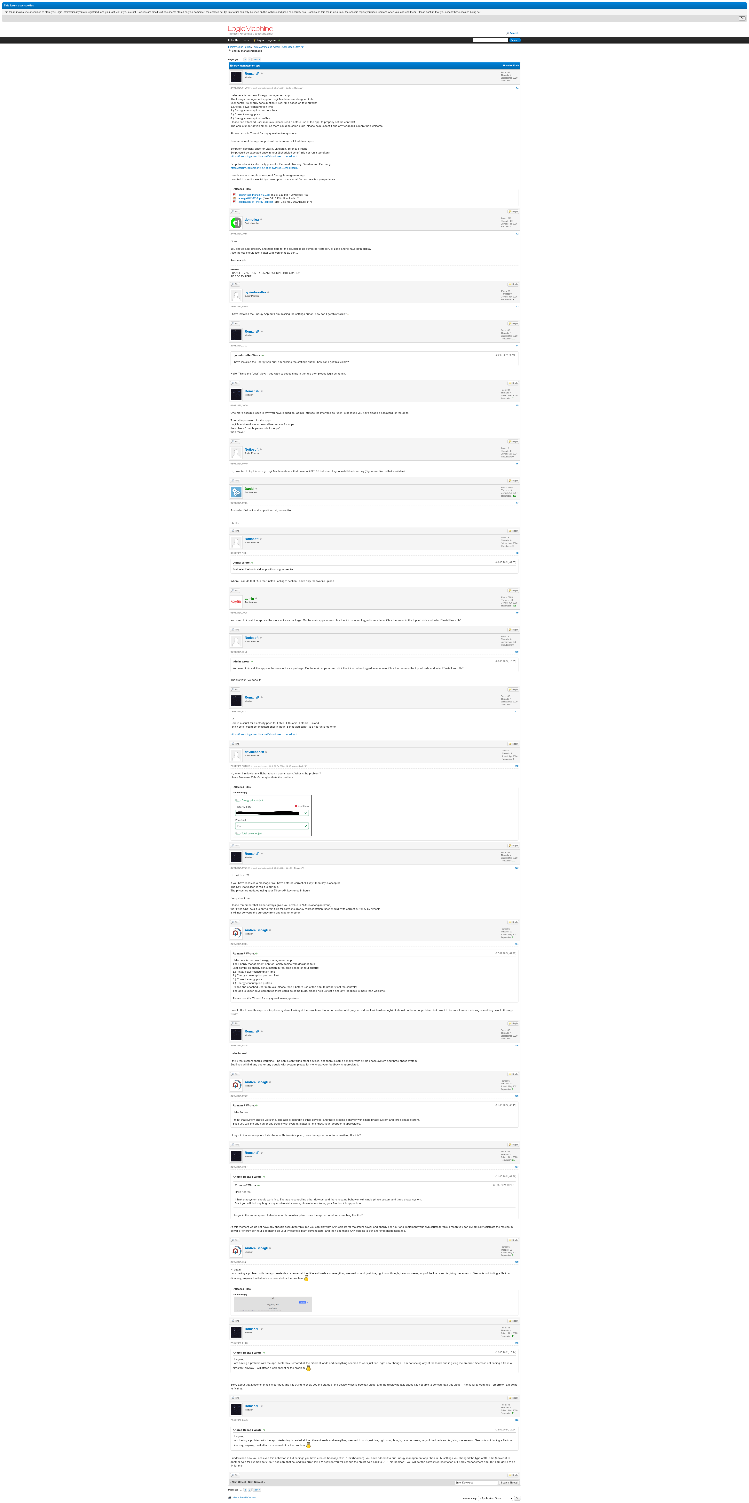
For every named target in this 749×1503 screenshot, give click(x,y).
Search (514, 33)
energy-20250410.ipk (250, 198)
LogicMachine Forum (239, 47)
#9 (517, 613)
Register (272, 40)
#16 (516, 1096)
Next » (257, 59)
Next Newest (255, 1482)
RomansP (252, 73)
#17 (516, 1167)
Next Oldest (239, 1482)
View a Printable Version (244, 1497)
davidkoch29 (254, 752)
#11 (516, 711)
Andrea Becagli (256, 930)
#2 (517, 234)
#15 (516, 1045)
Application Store (291, 47)
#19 (516, 1343)
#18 (516, 1262)
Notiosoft (251, 449)
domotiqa (252, 219)
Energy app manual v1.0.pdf (254, 194)
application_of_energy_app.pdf (256, 201)
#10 (516, 652)
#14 (516, 944)
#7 (517, 503)
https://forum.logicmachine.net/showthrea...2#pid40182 (264, 167)
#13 (516, 868)
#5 (517, 405)
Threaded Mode (511, 65)
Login (260, 40)
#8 (517, 553)
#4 (517, 345)
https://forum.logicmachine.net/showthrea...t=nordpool (264, 156)
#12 (516, 766)
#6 (517, 464)
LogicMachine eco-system (266, 47)
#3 (517, 306)
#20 (516, 1420)
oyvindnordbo (255, 292)
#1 (517, 88)
